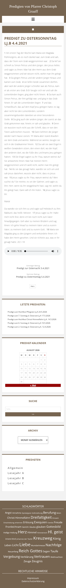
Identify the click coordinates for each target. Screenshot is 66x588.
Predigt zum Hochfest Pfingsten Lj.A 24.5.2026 (27, 312)
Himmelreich (42, 533)
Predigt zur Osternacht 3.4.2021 (33, 268)
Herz (32, 286)
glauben (41, 526)
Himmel (32, 532)
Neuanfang (13, 551)
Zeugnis (37, 561)
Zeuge (27, 561)
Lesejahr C (16, 483)
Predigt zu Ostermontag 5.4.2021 (33, 276)
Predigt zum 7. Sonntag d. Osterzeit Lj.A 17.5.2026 (29, 315)
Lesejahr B (16, 478)
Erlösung (28, 522)
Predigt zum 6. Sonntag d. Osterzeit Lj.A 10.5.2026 (29, 323)
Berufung (49, 513)
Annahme (16, 513)
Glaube (32, 527)
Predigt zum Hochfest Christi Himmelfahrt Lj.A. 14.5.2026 (32, 319)
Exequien (40, 522)
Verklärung (26, 557)
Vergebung (11, 556)
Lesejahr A (16, 473)
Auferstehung (37, 513)
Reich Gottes (30, 550)
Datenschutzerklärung (33, 581)
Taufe (54, 551)
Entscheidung (9, 523)
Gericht (25, 527)
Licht (15, 545)
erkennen (19, 523)
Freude (58, 522)
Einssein (55, 518)
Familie (50, 523)
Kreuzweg (42, 538)
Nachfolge (54, 544)
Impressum (33, 578)
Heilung (13, 532)
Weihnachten (56, 557)
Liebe (24, 544)
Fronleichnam (13, 526)
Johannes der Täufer (24, 539)
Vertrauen (42, 556)
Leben (8, 545)
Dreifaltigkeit (41, 517)
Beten (58, 513)
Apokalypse (26, 513)
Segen (46, 551)
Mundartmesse (38, 545)
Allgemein (15, 468)
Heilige (6, 532)
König (57, 539)
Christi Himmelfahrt (18, 517)
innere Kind (10, 538)
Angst (8, 512)
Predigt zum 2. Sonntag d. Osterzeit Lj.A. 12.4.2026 (29, 327)
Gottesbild (53, 527)
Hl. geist (55, 532)
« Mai (33, 385)
